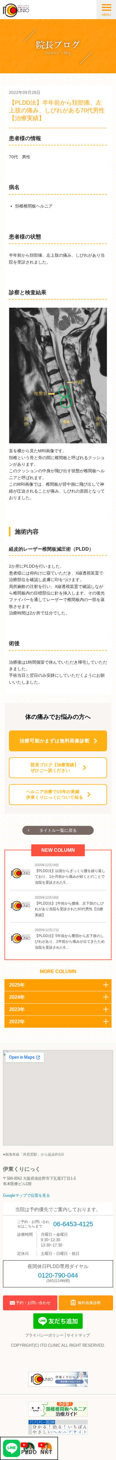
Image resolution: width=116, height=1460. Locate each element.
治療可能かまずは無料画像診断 (55, 740)
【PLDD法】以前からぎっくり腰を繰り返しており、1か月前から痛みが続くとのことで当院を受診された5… (70, 877)
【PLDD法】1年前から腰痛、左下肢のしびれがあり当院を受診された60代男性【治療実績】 (69, 909)
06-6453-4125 (73, 1224)
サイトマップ (78, 1335)
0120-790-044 (58, 1275)
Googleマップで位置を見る (26, 1195)
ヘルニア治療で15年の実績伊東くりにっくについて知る (54, 794)
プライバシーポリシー (44, 1335)
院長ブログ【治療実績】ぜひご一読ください (55, 767)
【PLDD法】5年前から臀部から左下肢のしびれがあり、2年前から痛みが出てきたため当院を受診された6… (70, 942)
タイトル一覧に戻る (58, 830)
